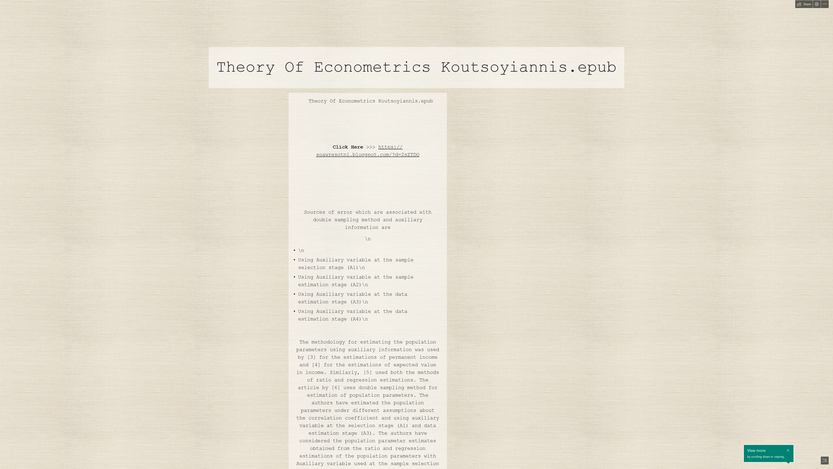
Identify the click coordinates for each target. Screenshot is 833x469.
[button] (804, 4)
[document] (416, 234)
